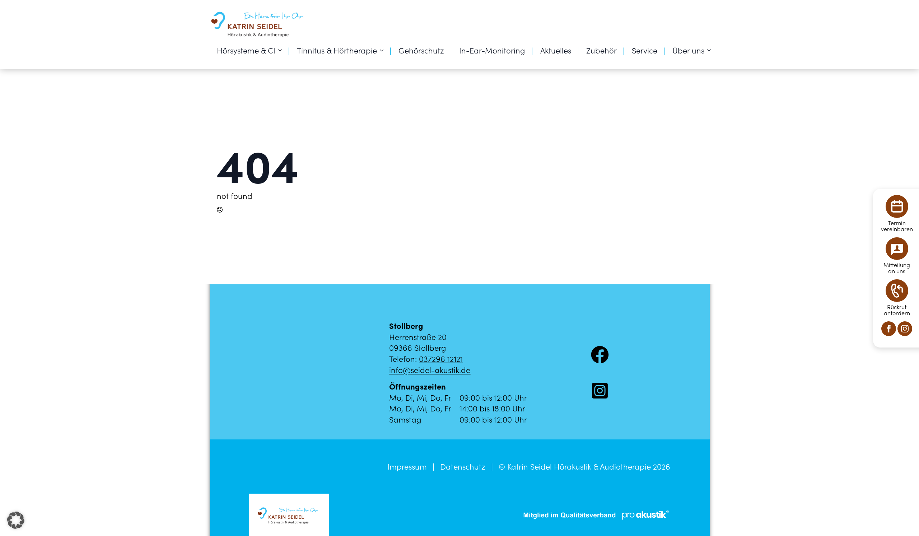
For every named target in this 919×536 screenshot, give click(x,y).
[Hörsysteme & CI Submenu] (282, 50)
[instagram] (904, 328)
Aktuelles (555, 50)
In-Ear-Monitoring (492, 50)
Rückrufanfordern (897, 310)
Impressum (407, 466)
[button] (16, 520)
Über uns (688, 50)
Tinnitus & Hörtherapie (337, 50)
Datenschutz (462, 466)
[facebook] (888, 328)
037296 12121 (441, 358)
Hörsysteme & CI (246, 50)
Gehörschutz (421, 50)
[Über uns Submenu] (711, 50)
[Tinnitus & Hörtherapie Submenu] (384, 50)
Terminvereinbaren (897, 226)
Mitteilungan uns (896, 268)
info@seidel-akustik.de (429, 369)
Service (644, 50)
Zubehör (601, 50)
